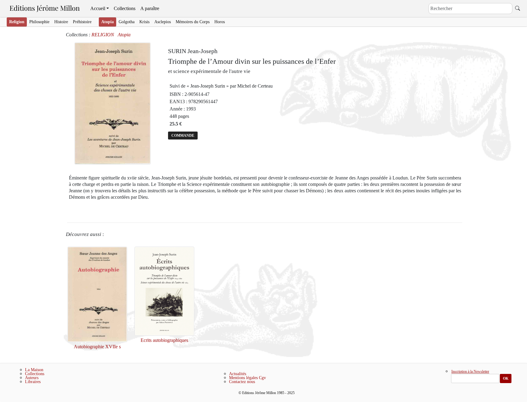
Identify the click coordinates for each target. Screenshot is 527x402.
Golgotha (126, 22)
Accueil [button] (97, 8)
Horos (219, 22)
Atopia (107, 22)
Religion (16, 22)
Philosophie (39, 22)
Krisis (144, 22)
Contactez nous (242, 381)
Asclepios (162, 22)
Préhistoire (82, 22)
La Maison (34, 370)
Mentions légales (243, 377)
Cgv (262, 377)
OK (505, 378)
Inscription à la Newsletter (470, 371)
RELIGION (102, 34)
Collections (124, 8)
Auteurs (31, 377)
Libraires (33, 381)
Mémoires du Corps (193, 22)
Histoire (61, 22)
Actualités (237, 373)
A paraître (149, 8)
